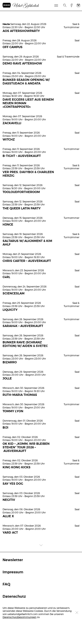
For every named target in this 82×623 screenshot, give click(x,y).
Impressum (13, 572)
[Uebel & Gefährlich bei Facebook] (70, 5)
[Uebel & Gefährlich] (22, 5)
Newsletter (13, 560)
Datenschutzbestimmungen (19, 617)
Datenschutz (14, 596)
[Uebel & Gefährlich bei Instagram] (78, 5)
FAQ (6, 584)
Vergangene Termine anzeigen (41, 17)
